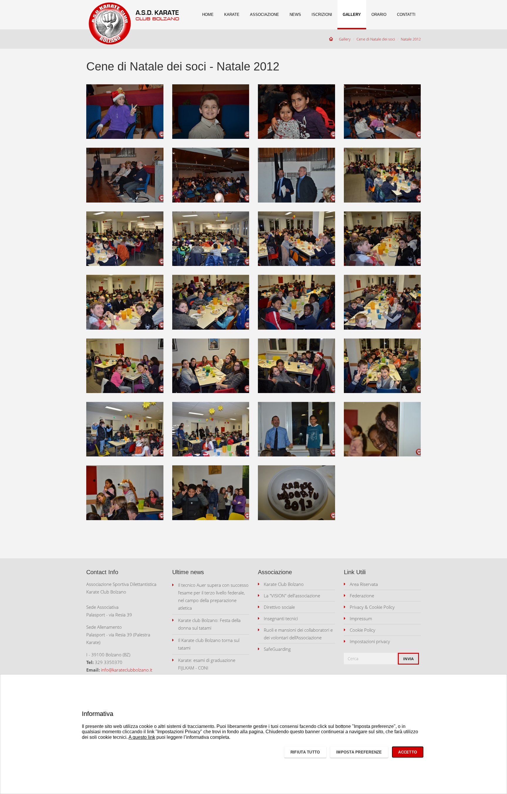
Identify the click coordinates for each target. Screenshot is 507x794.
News (295, 14)
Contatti (406, 14)
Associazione (264, 14)
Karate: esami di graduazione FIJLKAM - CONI (206, 664)
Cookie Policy (362, 630)
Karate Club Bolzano (284, 584)
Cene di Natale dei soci (375, 39)
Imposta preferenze (359, 752)
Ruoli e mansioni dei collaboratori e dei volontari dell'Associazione (298, 633)
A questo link (142, 737)
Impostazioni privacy (370, 641)
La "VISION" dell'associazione (292, 596)
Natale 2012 (411, 39)
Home (208, 14)
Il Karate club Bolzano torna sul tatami (208, 644)
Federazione (362, 596)
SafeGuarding (277, 649)
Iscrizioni (322, 14)
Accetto (407, 752)
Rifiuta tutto (305, 752)
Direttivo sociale (279, 607)
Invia (408, 658)
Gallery (352, 14)
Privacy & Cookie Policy (372, 607)
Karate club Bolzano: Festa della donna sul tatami (209, 624)
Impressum (361, 618)
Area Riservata (364, 584)
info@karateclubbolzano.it (126, 670)
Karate (231, 14)
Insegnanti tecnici (281, 618)
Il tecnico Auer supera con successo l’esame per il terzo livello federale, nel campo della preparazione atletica (213, 596)
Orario (378, 14)
